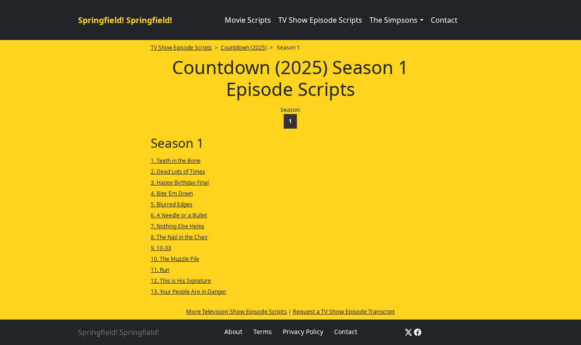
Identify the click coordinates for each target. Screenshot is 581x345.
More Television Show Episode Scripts (236, 311)
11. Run (160, 270)
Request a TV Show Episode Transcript (344, 311)
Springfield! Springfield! (125, 20)
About (233, 331)
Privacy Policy (303, 331)
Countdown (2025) (244, 47)
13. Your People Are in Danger (188, 291)
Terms (262, 331)
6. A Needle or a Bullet (179, 215)
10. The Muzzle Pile (175, 259)
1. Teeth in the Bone (176, 161)
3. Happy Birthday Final (180, 182)
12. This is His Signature (181, 281)
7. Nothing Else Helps (177, 226)
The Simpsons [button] (393, 20)
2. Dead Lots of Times (178, 171)
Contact (444, 20)
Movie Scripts (248, 20)
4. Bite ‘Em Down (172, 193)
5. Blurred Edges (171, 204)
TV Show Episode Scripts (320, 20)
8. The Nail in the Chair (179, 237)
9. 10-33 (161, 248)
